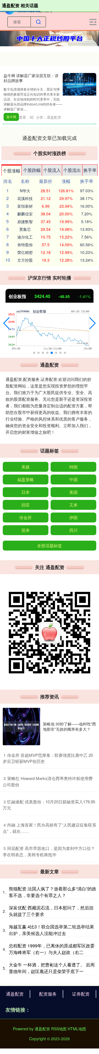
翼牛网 (11, 116)
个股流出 (72, 170)
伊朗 (73, 517)
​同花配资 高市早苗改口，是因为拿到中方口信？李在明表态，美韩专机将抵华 (49, 851)
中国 (73, 479)
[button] (6, 323)
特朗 (73, 467)
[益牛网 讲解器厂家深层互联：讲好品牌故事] (79, 83)
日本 (25, 492)
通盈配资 (15, 994)
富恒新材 (25, 206)
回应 (25, 505)
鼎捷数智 (25, 221)
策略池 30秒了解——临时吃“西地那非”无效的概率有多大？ (69, 726)
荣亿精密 (25, 252)
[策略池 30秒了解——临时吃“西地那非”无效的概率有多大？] (21, 726)
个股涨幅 (11, 170)
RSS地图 (59, 1028)
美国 (73, 492)
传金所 (25, 517)
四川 (73, 530)
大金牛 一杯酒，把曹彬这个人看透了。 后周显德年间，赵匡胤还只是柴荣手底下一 (52, 967)
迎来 (25, 530)
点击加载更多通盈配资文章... (49, 137)
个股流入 (52, 170)
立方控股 (25, 260)
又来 (73, 505)
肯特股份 (25, 244)
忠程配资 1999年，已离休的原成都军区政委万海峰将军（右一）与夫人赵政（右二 (52, 948)
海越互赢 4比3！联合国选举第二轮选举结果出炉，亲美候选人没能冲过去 (51, 929)
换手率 (90, 170)
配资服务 (48, 994)
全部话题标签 (49, 545)
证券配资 (81, 994)
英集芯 (25, 229)
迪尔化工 (25, 237)
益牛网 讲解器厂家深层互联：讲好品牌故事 (31, 77)
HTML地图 (77, 1028)
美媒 (25, 467)
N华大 (25, 190)
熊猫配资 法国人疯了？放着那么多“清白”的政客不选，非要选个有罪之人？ (52, 891)
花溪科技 (25, 198)
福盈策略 (25, 479)
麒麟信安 (25, 213)
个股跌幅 (32, 170)
